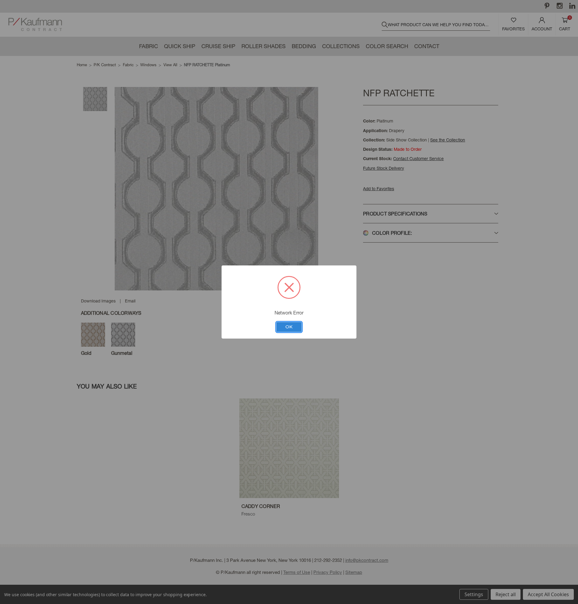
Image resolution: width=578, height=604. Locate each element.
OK (289, 327)
